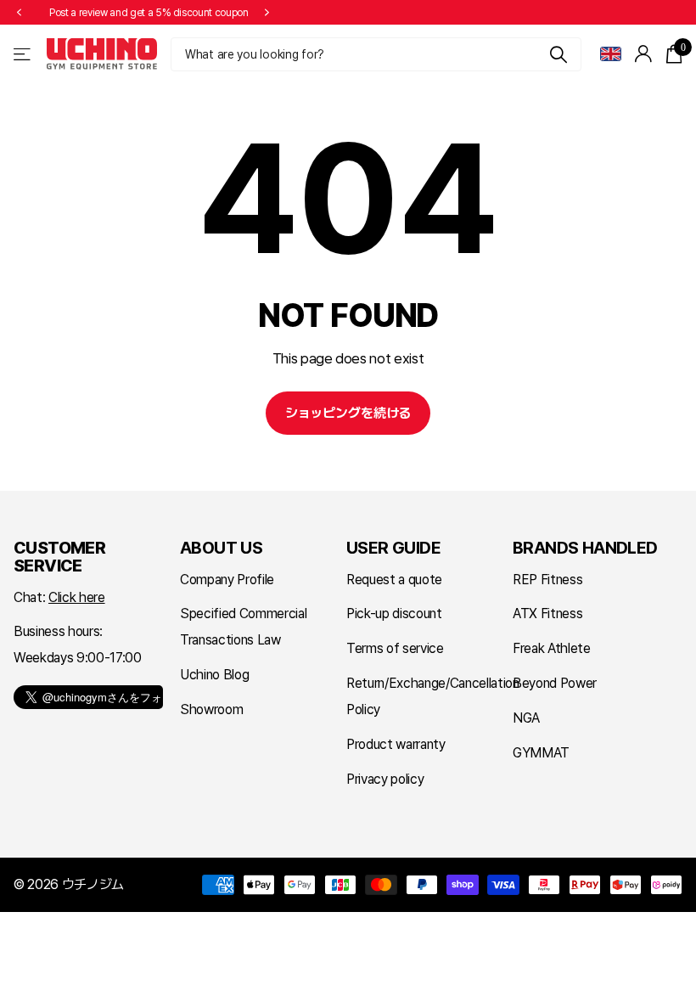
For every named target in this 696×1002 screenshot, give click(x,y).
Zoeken (558, 54)
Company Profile (227, 579)
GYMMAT (541, 753)
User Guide (393, 548)
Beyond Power (555, 683)
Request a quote (394, 579)
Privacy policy (385, 779)
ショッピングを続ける (348, 413)
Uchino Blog (214, 675)
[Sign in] (644, 54)
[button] (18, 12)
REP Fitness (547, 579)
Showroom (211, 709)
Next (267, 13)
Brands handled (585, 548)
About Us (221, 548)
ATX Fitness (547, 613)
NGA (526, 718)
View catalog (23, 54)
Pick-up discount (394, 613)
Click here (76, 597)
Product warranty (396, 744)
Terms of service (395, 648)
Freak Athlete (552, 648)
